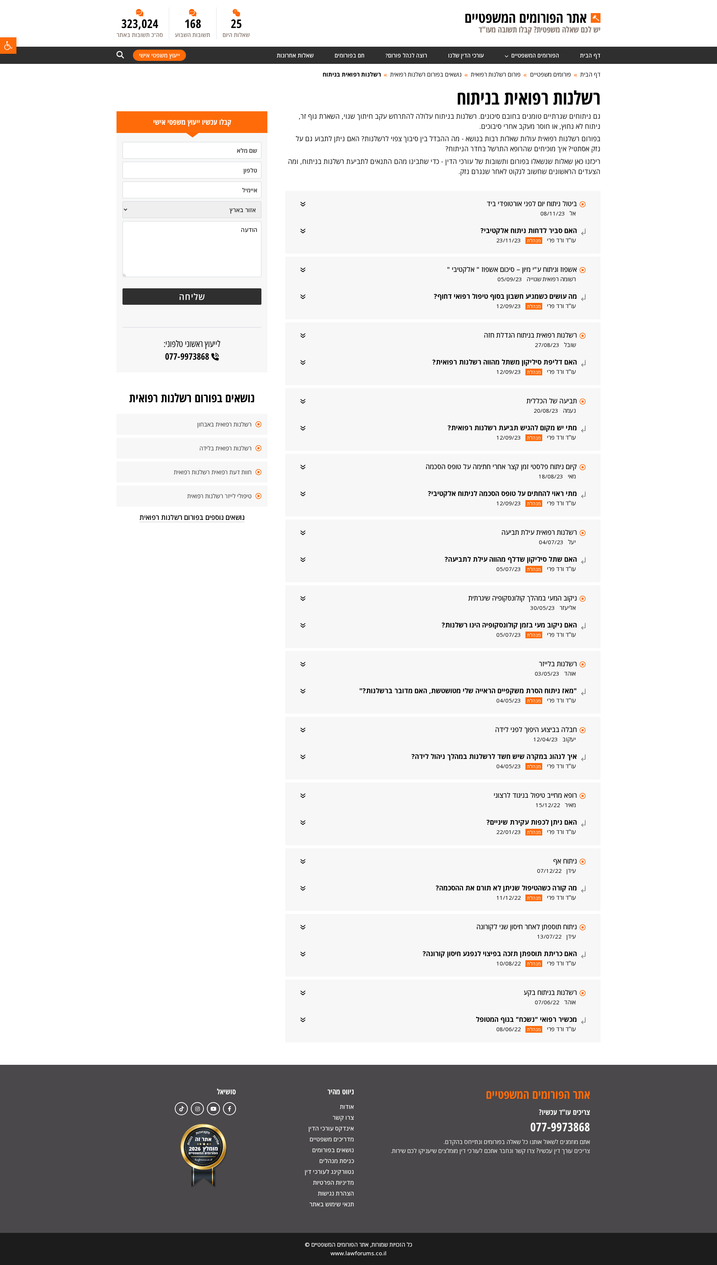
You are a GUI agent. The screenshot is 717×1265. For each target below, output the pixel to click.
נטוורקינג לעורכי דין (329, 1172)
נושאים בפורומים (333, 1150)
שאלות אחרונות (295, 55)
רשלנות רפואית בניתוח (352, 74)
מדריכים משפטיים (332, 1139)
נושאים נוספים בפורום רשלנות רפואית (192, 517)
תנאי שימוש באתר (331, 1204)
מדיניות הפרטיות (333, 1182)
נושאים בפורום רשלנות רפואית (426, 74)
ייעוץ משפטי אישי (159, 55)
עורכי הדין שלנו (466, 55)
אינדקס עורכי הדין (331, 1128)
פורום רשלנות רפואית (496, 74)
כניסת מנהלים (336, 1161)
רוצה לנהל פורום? (406, 55)
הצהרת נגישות (336, 1193)
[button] (8, 45)
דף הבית (590, 55)
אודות (347, 1107)
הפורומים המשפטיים (534, 55)
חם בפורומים (349, 55)
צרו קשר (343, 1117)
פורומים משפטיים (550, 74)
